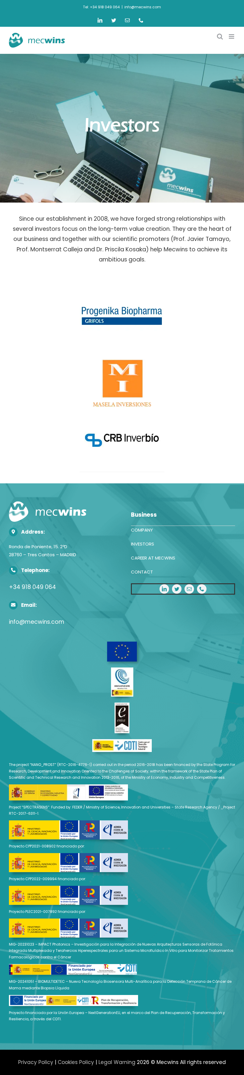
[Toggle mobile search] (220, 36)
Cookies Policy (76, 1062)
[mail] (189, 589)
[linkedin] (164, 589)
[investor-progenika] (122, 285)
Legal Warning (116, 1062)
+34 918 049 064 (32, 587)
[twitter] (177, 589)
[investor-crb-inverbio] (122, 412)
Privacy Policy (35, 1062)
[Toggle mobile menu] (232, 36)
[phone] (202, 589)
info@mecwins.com (142, 7)
